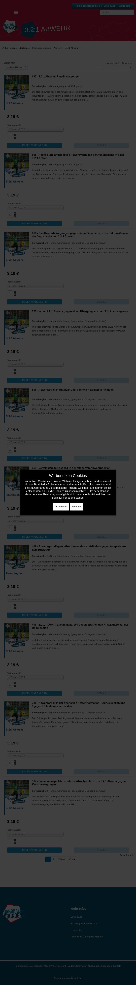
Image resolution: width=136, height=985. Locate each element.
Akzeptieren (61, 506)
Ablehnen (76, 506)
